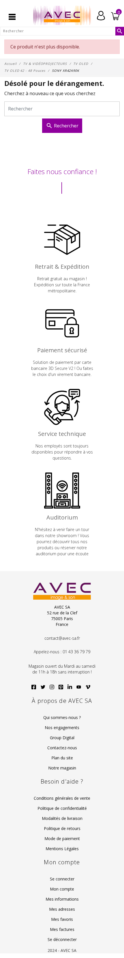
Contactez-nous (62, 747)
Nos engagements (62, 727)
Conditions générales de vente (62, 798)
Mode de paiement (62, 838)
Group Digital (62, 737)
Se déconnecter (62, 939)
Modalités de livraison (62, 818)
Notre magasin (62, 768)
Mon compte (62, 889)
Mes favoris (62, 919)
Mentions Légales (62, 848)
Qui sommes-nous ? (62, 717)
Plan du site (62, 758)
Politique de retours (62, 828)
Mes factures (62, 929)
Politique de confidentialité (62, 808)
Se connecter (62, 879)
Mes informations (62, 899)
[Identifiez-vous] (101, 15)
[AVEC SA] (62, 15)
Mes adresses (62, 909)
